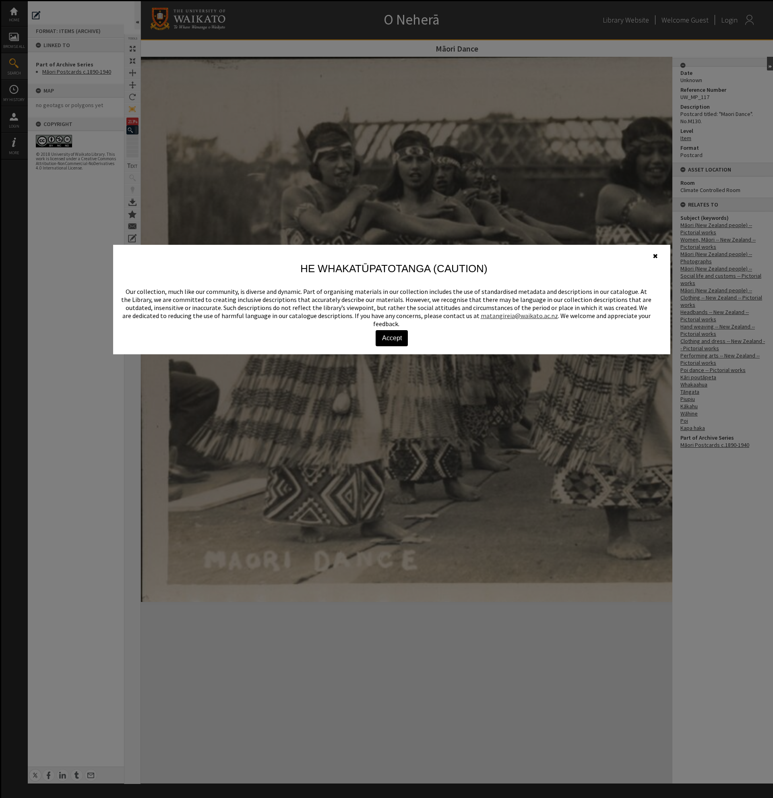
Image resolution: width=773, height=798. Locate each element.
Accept (392, 338)
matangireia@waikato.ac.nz (519, 316)
